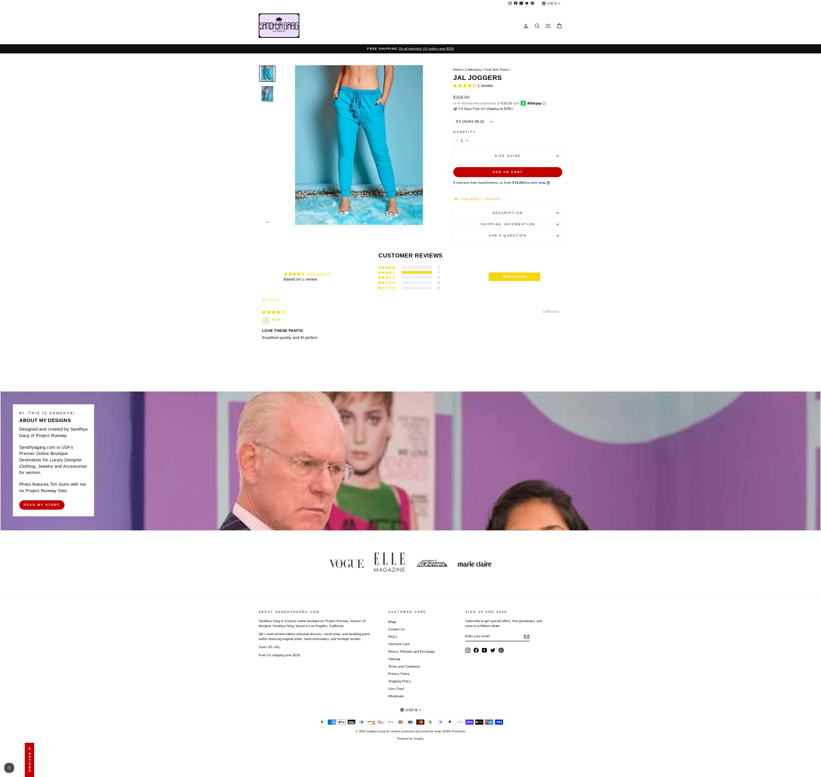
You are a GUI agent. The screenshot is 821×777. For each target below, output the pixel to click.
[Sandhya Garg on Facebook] (476, 650)
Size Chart (396, 688)
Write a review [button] (514, 276)
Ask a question (507, 235)
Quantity (464, 132)
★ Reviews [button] (29, 760)
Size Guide (508, 155)
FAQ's (392, 637)
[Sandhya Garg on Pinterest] (501, 650)
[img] (273, 312)
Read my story (42, 505)
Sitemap (394, 659)
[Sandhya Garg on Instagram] (467, 650)
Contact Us (396, 629)
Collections (473, 69)
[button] (465, 86)
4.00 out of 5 (318, 274)
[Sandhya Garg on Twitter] (492, 650)
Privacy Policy (399, 673)
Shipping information (508, 224)
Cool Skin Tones (496, 69)
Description (508, 213)
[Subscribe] (526, 636)
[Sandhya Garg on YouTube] (484, 650)
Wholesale (396, 696)
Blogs (392, 622)
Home (457, 69)
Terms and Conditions (404, 666)
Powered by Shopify (410, 738)
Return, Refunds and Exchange (411, 651)
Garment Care (398, 644)
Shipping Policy (399, 681)
